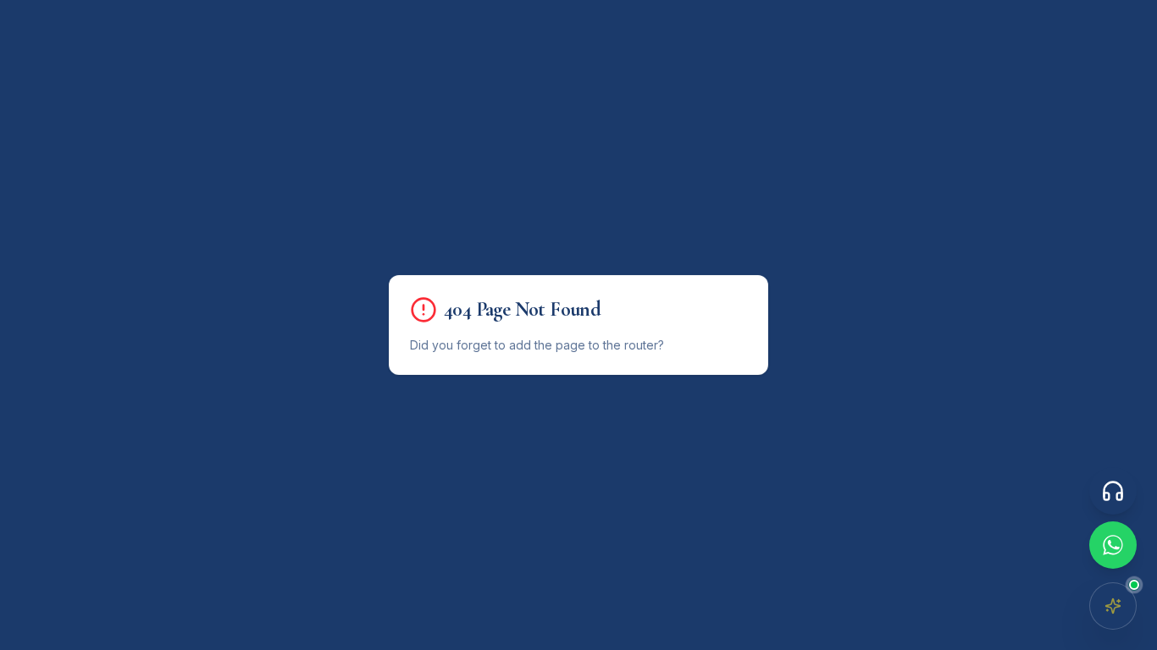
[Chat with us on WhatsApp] (1113, 545)
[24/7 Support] (1113, 491)
